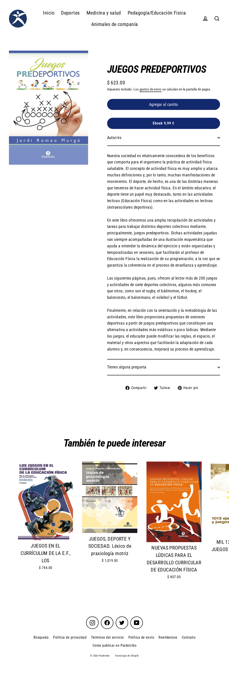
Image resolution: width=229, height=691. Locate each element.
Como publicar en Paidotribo (114, 645)
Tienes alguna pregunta (126, 367)
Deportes (70, 13)
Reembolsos (168, 637)
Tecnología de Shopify (127, 655)
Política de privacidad (70, 637)
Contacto (189, 637)
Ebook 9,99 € (163, 123)
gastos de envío (151, 89)
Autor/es (114, 137)
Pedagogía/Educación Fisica (157, 13)
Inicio (48, 13)
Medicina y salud (104, 13)
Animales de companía (114, 24)
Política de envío (141, 637)
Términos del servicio (107, 637)
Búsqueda (41, 637)
